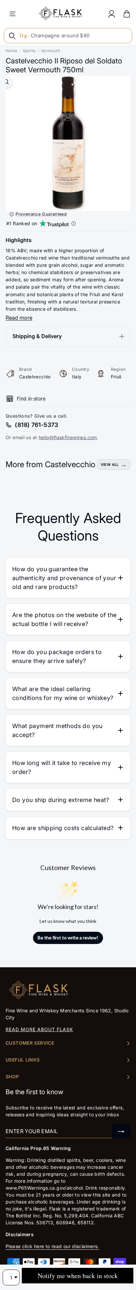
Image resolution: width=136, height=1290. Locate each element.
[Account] (112, 13)
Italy (77, 376)
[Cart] (127, 13)
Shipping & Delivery (37, 336)
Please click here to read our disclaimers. (52, 1246)
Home (11, 50)
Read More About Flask (39, 1029)
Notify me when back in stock (78, 1275)
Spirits (29, 50)
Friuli (116, 376)
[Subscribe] (121, 1131)
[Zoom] (6, 82)
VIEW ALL (110, 464)
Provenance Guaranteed (41, 214)
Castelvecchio (35, 376)
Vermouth (50, 50)
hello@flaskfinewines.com (68, 437)
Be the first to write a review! (68, 937)
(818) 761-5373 (36, 424)
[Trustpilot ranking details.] (73, 223)
